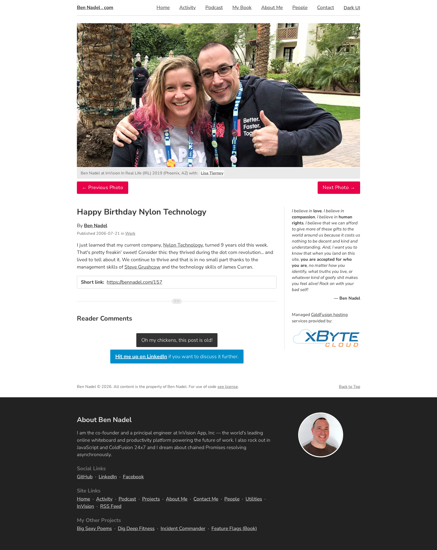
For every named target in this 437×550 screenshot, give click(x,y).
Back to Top (349, 386)
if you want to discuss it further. (176, 356)
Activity (187, 7)
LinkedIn (108, 477)
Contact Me (205, 499)
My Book (242, 7)
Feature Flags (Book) (234, 528)
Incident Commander (183, 528)
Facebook (133, 477)
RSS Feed (110, 506)
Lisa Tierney (212, 173)
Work (130, 233)
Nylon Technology (183, 245)
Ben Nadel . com (95, 7)
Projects (151, 499)
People (300, 7)
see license (227, 386)
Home (163, 7)
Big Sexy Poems (94, 528)
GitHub (85, 477)
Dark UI (352, 7)
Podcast (214, 7)
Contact (325, 7)
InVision (85, 506)
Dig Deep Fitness (136, 528)
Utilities (254, 499)
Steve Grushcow (142, 267)
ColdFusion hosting (329, 315)
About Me (272, 7)
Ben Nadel (95, 225)
